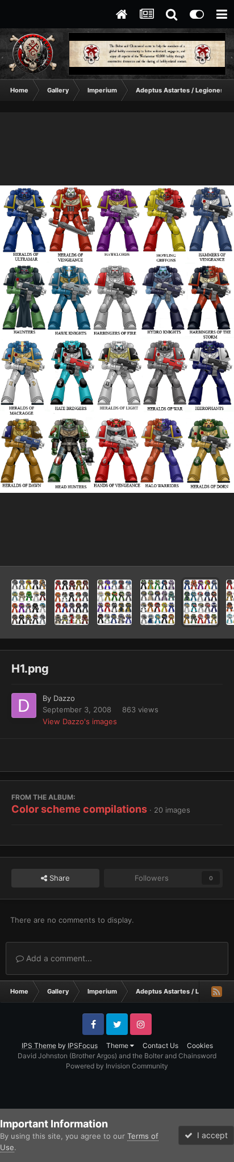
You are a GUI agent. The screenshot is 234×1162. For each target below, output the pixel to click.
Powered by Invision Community (117, 1066)
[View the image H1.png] (200, 602)
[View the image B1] (72, 602)
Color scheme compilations (79, 809)
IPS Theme (39, 1045)
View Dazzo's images (80, 721)
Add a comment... (58, 958)
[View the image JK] (157, 602)
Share (58, 877)
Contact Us (160, 1045)
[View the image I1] (28, 602)
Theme (118, 1045)
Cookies (200, 1045)
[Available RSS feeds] (216, 991)
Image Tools (187, 545)
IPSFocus (83, 1045)
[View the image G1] (114, 602)
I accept (210, 1135)
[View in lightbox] (117, 339)
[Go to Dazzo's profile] (23, 705)
